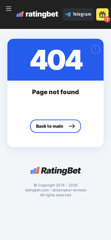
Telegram (82, 14)
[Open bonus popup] (102, 14)
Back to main (49, 126)
